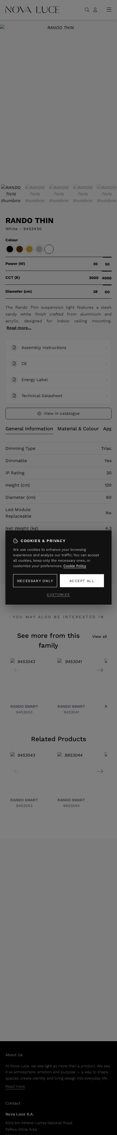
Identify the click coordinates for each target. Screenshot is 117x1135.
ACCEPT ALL (82, 581)
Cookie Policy (74, 566)
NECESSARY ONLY (35, 581)
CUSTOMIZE (58, 594)
